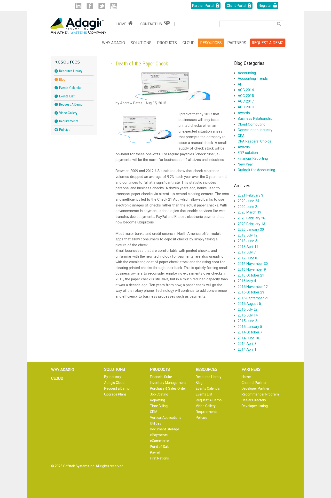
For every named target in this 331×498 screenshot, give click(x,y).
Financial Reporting (253, 158)
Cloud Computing (251, 124)
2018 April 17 (248, 247)
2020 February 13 (251, 224)
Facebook (89, 6)
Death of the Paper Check (142, 64)
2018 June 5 (247, 241)
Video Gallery (68, 113)
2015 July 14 (248, 315)
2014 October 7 (250, 332)
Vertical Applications (165, 417)
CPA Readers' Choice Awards (254, 144)
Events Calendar (70, 88)
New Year (245, 164)
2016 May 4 (247, 281)
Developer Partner (255, 388)
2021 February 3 (250, 195)
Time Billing (159, 406)
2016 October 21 (251, 275)
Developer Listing (255, 406)
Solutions (141, 42)
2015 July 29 (248, 309)
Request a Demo (117, 388)
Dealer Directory (254, 400)
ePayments (159, 435)
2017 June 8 (247, 258)
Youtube (113, 6)
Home (121, 24)
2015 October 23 (251, 292)
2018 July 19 (248, 235)
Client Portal (236, 5)
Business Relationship (255, 118)
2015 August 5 (249, 303)
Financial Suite (161, 377)
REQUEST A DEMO (268, 42)
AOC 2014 (246, 90)
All (240, 84)
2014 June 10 (248, 338)
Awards (244, 113)
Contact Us (151, 24)
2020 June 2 (247, 207)
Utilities (155, 423)
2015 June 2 (247, 321)
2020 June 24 (248, 201)
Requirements (69, 121)
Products (167, 42)
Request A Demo (71, 104)
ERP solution (248, 152)
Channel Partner (254, 383)
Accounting (247, 73)
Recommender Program (260, 394)
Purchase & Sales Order (168, 388)
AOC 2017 (246, 101)
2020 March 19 (249, 212)
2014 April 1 (247, 349)
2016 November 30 (253, 263)
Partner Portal (203, 5)
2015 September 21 (253, 298)
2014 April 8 (247, 343)
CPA (241, 136)
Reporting (157, 400)
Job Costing (159, 394)
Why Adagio (113, 42)
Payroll (155, 452)
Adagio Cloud (114, 383)
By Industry (112, 377)
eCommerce (159, 441)
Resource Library (70, 71)
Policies (64, 129)
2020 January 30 (251, 229)
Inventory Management (168, 383)
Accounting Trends (253, 78)
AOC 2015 (246, 96)
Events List (67, 96)
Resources (211, 42)
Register (265, 5)
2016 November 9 (252, 269)
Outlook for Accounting (256, 170)
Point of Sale (160, 447)
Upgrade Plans (115, 394)
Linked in (77, 6)
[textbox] (244, 23)
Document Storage (164, 429)
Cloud (188, 42)
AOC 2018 (246, 107)
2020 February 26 (251, 218)
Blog (62, 80)
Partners (236, 42)
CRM (153, 412)
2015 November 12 (253, 287)
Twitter (101, 6)
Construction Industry (255, 130)
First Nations (159, 458)
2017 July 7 (247, 252)
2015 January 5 (250, 326)
